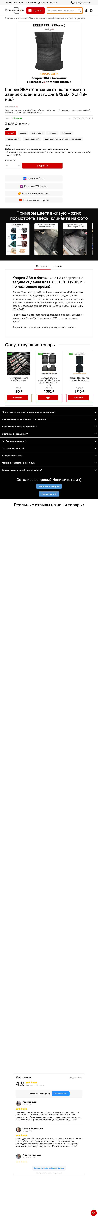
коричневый (37, 133)
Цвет (7, 129)
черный (10, 133)
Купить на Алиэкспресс (36, 199)
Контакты (31, 2)
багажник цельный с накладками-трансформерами (60, 18)
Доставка (43, 2)
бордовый (66, 133)
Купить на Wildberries (35, 186)
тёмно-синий (13, 139)
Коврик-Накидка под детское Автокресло (79, 379)
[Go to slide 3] (49, 82)
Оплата (53, 2)
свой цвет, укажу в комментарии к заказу (63, 139)
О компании (11, 2)
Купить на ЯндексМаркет (36, 193)
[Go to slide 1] (44, 82)
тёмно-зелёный (32, 139)
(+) (47, 153)
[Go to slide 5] (53, 82)
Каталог (38, 10)
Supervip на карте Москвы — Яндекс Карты (49, 1173)
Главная (9, 18)
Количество (10, 161)
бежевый (52, 133)
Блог (21, 2)
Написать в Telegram (49, 486)
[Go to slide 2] (46, 82)
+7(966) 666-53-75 (82, 2)
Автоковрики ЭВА (24, 18)
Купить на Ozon (36, 178)
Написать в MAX (49, 494)
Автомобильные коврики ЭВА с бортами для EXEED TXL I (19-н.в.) (49, 381)
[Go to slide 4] (51, 82)
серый (23, 133)
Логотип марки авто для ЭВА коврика (18, 379)
